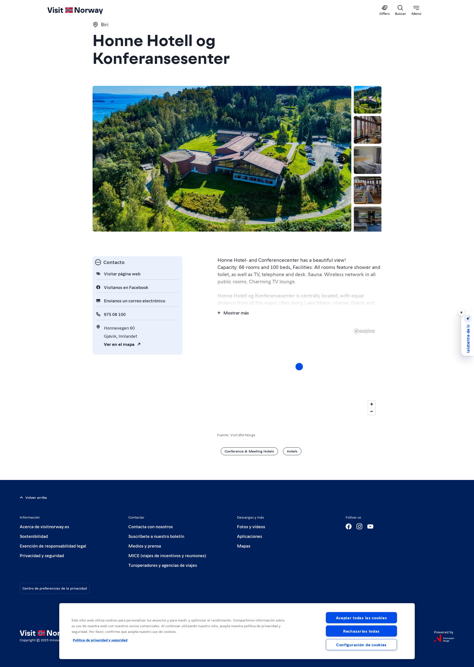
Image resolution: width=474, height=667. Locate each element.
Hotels (292, 451)
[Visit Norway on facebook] (349, 526)
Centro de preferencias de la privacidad (54, 588)
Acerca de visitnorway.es (44, 526)
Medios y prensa (144, 545)
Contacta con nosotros (150, 526)
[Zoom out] (371, 411)
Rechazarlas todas (361, 631)
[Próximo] (343, 158)
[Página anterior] (100, 158)
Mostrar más (236, 312)
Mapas (243, 545)
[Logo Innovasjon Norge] (444, 638)
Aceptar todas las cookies (361, 617)
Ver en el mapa (119, 344)
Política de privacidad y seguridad (100, 640)
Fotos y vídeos (251, 526)
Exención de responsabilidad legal (53, 545)
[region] (237, 631)
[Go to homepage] (83, 10)
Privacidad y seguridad (42, 555)
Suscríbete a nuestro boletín (156, 536)
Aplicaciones (249, 536)
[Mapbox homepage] (364, 331)
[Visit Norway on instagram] (359, 526)
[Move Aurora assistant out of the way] (461, 312)
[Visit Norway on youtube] (370, 526)
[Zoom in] (371, 404)
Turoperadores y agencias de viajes (162, 565)
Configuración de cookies (361, 644)
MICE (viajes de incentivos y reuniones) (167, 555)
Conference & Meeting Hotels (249, 451)
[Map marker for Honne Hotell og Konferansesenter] (299, 366)
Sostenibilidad (34, 536)
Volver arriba (36, 497)
